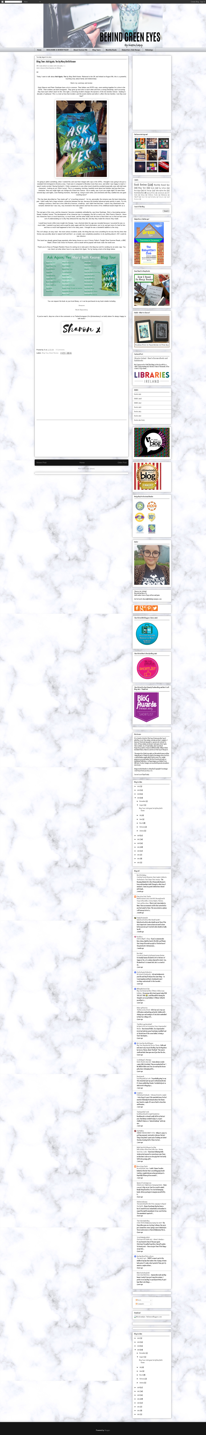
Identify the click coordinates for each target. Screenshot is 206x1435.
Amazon (82, 305)
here (64, 66)
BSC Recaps (148, 191)
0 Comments (60, 350)
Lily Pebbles (140, 1131)
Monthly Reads (111, 49)
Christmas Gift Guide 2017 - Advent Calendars (150, 1239)
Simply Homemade (142, 918)
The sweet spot (141, 1258)
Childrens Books (153, 195)
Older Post (122, 463)
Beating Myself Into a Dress (145, 1256)
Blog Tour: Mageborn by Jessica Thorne (148, 1045)
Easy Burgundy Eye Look (144, 1078)
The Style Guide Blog (143, 1221)
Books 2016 (137, 407)
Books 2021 (137, 394)
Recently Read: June (143, 1168)
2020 (138, 794)
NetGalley (153, 197)
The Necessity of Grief (143, 1010)
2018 (138, 835)
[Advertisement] (81, 438)
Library (143, 195)
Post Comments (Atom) (86, 469)
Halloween (164, 195)
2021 (138, 790)
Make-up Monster (142, 1008)
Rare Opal (139, 953)
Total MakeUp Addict (143, 1237)
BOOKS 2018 (137, 399)
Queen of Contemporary (144, 1183)
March (141, 823)
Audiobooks (161, 193)
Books (152, 188)
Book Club (145, 197)
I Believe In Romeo (142, 1202)
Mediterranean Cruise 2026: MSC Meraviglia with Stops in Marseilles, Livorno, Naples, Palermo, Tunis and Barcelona (151, 901)
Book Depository (81, 310)
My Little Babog (141, 875)
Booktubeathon (139, 193)
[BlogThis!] (64, 353)
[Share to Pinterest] (70, 353)
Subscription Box (160, 191)
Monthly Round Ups (162, 185)
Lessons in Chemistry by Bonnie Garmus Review (150, 955)
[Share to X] (66, 353)
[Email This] (61, 353)
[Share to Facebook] (68, 353)
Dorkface (139, 937)
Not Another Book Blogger (145, 1043)
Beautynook (140, 1076)
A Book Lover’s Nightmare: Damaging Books (149, 1185)
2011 (138, 862)
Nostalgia (137, 191)
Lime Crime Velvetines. (143, 1275)
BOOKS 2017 (137, 403)
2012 (138, 859)
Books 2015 (137, 412)
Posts (139, 1300)
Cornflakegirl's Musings (144, 1060)
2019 (138, 798)
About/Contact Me (80, 49)
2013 (138, 855)
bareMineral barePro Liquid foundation (148, 1114)
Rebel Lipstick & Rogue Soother (146, 1147)
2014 (138, 851)
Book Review (53, 353)
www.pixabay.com (147, 771)
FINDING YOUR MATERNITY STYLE (146, 1133)
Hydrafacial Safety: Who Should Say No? (148, 920)
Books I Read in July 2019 (144, 1062)
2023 (138, 786)
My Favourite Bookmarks (144, 974)
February (142, 827)
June (140, 819)
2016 (138, 843)
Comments (140, 1304)
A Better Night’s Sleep (143, 939)
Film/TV (136, 197)
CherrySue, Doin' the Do (144, 896)
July (140, 815)
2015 (138, 847)
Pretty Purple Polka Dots (144, 972)
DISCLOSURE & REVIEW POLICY (57, 49)
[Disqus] (81, 388)
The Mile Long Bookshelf (144, 1024)
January (141, 831)
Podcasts (161, 197)
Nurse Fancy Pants (142, 1166)
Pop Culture (162, 188)
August (141, 805)
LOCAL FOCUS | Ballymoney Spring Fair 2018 (149, 1223)
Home (39, 49)
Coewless (140, 1093)
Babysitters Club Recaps (131, 49)
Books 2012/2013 (139, 420)
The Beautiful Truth (143, 1112)
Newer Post (41, 463)
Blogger (107, 1430)
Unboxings (149, 49)
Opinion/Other (151, 193)
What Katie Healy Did (143, 1273)
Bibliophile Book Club (143, 989)
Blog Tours (96, 49)
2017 (138, 839)
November (142, 801)
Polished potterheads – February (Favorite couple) (151, 1095)
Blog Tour (45, 353)
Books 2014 (137, 416)
